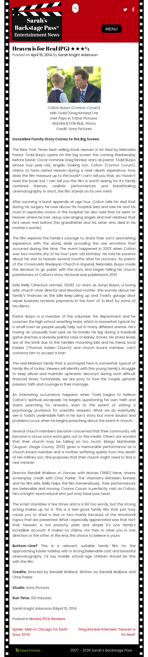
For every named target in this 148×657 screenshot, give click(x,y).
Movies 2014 (39, 618)
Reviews (58, 618)
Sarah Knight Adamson (78, 55)
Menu (111, 29)
